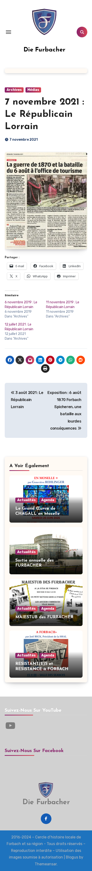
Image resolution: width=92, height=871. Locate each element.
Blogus (72, 857)
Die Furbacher (44, 50)
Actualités (26, 500)
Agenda (47, 500)
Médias (33, 90)
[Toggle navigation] (8, 32)
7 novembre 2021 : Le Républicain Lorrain (44, 114)
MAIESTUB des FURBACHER (44, 617)
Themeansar (46, 864)
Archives (14, 90)
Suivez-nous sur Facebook (34, 750)
